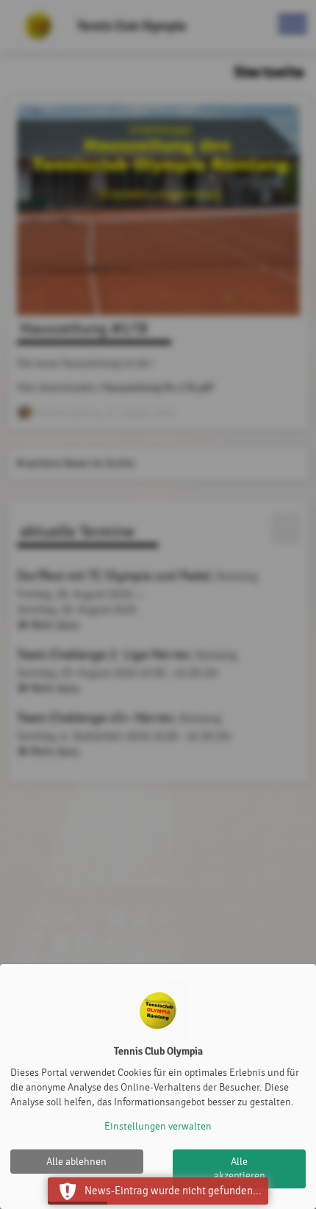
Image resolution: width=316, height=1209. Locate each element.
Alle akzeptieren (239, 1169)
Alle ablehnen (76, 1161)
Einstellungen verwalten (158, 1126)
